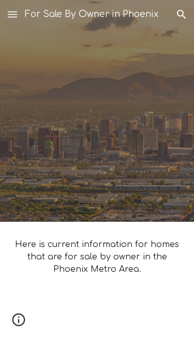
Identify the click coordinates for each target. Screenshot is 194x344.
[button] (12, 14)
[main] (97, 257)
